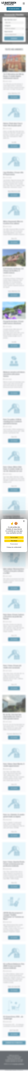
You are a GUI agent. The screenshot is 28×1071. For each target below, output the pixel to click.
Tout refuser (14, 540)
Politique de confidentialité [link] (14, 547)
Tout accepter (14, 537)
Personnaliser (14, 544)
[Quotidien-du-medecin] (9, 2)
